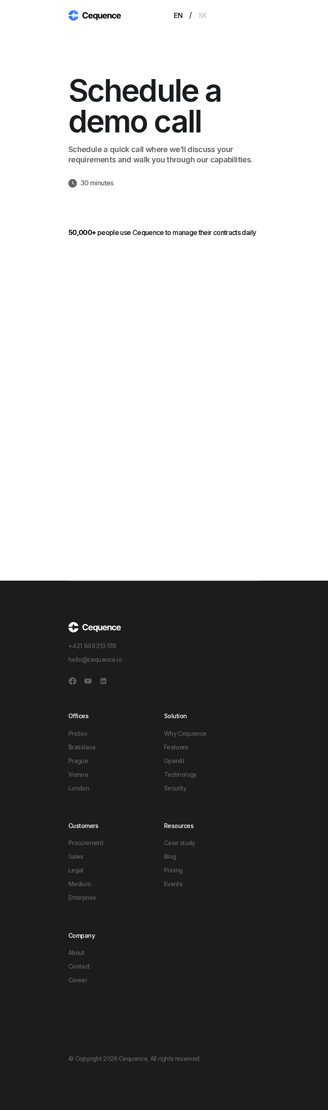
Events (173, 883)
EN (178, 15)
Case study (179, 842)
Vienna (78, 774)
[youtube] (88, 681)
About (76, 952)
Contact (79, 966)
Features (176, 747)
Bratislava (82, 747)
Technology (180, 774)
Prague (78, 760)
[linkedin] (103, 681)
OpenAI (174, 760)
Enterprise (82, 897)
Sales (76, 856)
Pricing (173, 870)
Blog (170, 856)
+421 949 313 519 (92, 645)
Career (77, 980)
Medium (79, 883)
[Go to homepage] (94, 14)
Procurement (85, 842)
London (78, 788)
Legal (76, 870)
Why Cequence (185, 733)
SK (203, 15)
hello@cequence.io (95, 659)
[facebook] (72, 681)
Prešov (77, 733)
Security (175, 788)
